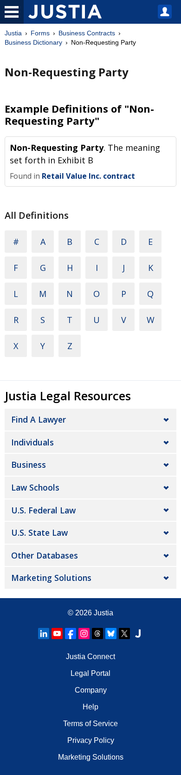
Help (90, 707)
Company (91, 690)
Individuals (32, 442)
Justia (13, 33)
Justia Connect (90, 656)
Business (28, 464)
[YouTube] (57, 633)
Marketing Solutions (51, 577)
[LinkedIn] (43, 633)
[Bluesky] (110, 633)
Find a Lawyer (38, 419)
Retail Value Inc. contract (88, 176)
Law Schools (35, 487)
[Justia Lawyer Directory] (137, 633)
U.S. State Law (39, 532)
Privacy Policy (90, 740)
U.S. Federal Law (43, 510)
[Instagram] (84, 633)
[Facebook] (70, 633)
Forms (40, 33)
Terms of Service (90, 724)
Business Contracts (86, 33)
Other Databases (44, 555)
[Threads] (97, 633)
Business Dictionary (33, 42)
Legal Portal (90, 673)
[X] (124, 633)
